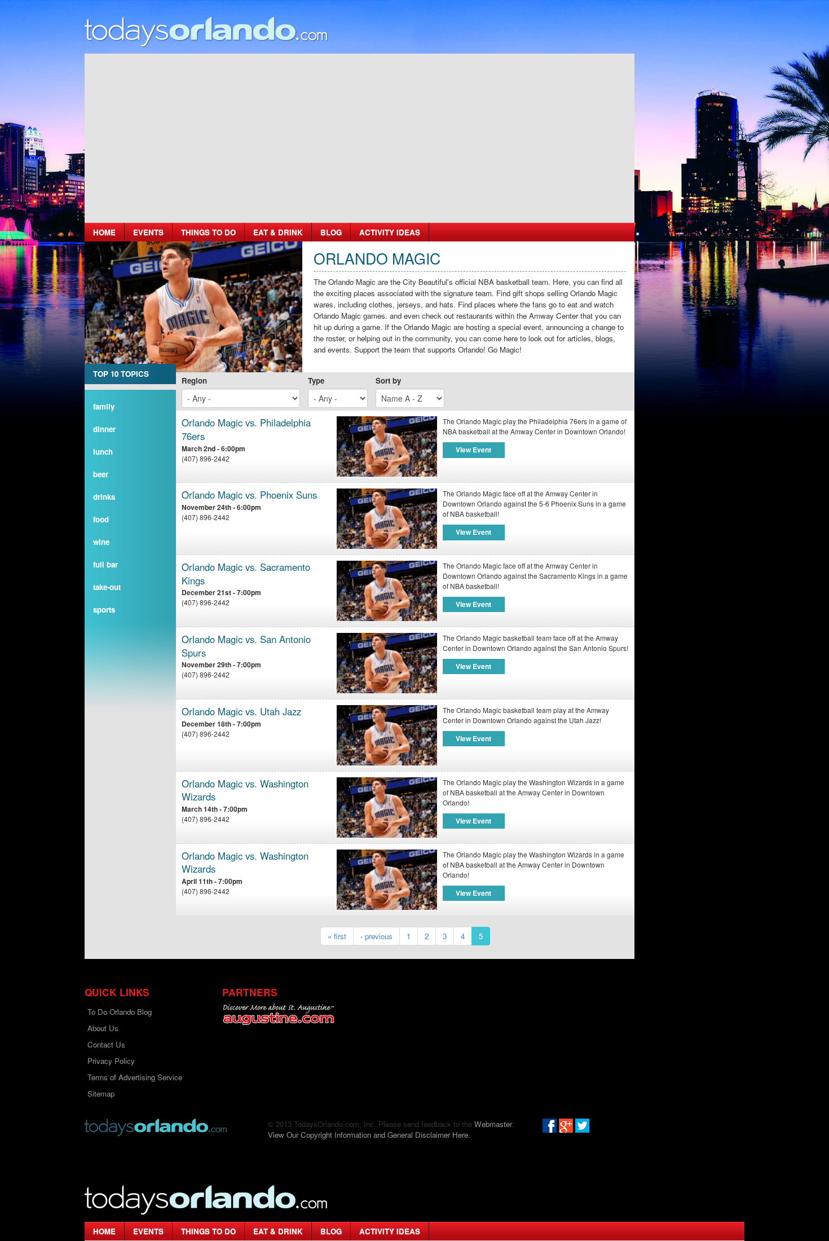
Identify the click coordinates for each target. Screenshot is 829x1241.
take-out (107, 587)
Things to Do (208, 232)
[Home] (206, 31)
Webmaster (492, 1124)
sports (104, 609)
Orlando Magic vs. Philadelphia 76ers (246, 429)
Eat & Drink (278, 232)
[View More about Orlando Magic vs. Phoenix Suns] (387, 519)
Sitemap (100, 1093)
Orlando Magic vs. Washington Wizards (245, 790)
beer (100, 474)
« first (337, 936)
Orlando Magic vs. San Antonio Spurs (246, 646)
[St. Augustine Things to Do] (278, 1015)
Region (194, 380)
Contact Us (106, 1044)
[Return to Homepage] (156, 1126)
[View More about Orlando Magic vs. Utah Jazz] (387, 735)
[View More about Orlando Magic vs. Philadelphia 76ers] (387, 446)
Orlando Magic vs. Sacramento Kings (246, 574)
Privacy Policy (111, 1060)
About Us (102, 1028)
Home (104, 232)
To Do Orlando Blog (119, 1011)
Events (148, 232)
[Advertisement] (359, 138)
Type (316, 380)
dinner (104, 429)
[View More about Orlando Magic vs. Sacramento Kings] (387, 591)
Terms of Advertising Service (134, 1077)
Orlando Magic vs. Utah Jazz (241, 711)
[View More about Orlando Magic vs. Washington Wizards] (387, 807)
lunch (103, 451)
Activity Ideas (389, 232)
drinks (104, 496)
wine (101, 541)
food (101, 519)
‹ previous (376, 936)
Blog (331, 232)
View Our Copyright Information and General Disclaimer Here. (369, 1134)
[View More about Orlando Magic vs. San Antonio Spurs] (387, 663)
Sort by (388, 380)
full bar (105, 564)
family (103, 406)
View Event (473, 450)
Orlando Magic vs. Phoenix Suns (249, 495)
